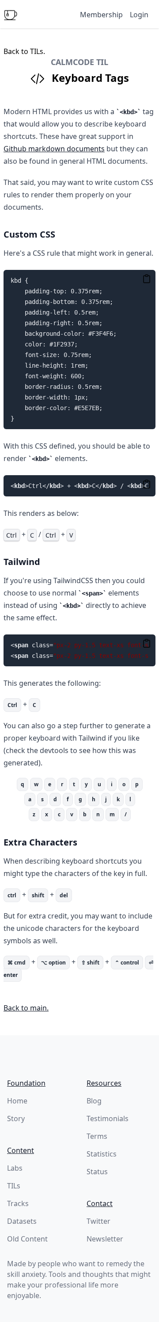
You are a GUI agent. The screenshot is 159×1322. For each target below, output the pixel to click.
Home (17, 1101)
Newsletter (105, 1239)
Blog (94, 1101)
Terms (97, 1136)
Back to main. (26, 1008)
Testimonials (108, 1118)
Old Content (27, 1239)
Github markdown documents (54, 149)
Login (139, 14)
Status (97, 1171)
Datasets (22, 1221)
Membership (101, 14)
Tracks (18, 1203)
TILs (13, 1186)
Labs (15, 1168)
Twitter (98, 1221)
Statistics (102, 1154)
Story (16, 1118)
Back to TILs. (24, 51)
